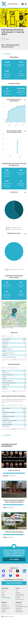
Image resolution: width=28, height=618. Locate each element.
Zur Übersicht (7, 54)
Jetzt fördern (14, 559)
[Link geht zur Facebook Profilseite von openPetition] (3, 571)
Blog (2, 594)
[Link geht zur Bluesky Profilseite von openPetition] (10, 575)
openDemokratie (20, 594)
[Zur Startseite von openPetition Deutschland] (9, 4)
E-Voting (18, 597)
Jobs (2, 592)
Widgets (18, 592)
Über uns (3, 590)
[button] (22, 4)
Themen (3, 610)
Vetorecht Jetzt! (20, 599)
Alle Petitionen (5, 606)
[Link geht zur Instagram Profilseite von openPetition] (10, 571)
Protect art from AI (14, 470)
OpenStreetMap (22, 326)
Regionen (3, 611)
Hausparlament (20, 596)
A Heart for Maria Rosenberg (14, 532)
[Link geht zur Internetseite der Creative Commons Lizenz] (2, 616)
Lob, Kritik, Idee (5, 597)
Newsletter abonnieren (14, 583)
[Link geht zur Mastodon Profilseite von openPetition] (3, 575)
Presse (3, 596)
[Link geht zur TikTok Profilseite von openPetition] (17, 571)
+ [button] (3, 303)
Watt (7, 39)
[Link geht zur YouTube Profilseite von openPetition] (17, 575)
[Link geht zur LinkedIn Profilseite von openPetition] (24, 571)
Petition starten (5, 608)
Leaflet (3, 326)
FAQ (17, 590)
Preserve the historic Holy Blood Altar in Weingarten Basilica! (14, 501)
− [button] (3, 306)
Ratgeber (3, 604)
